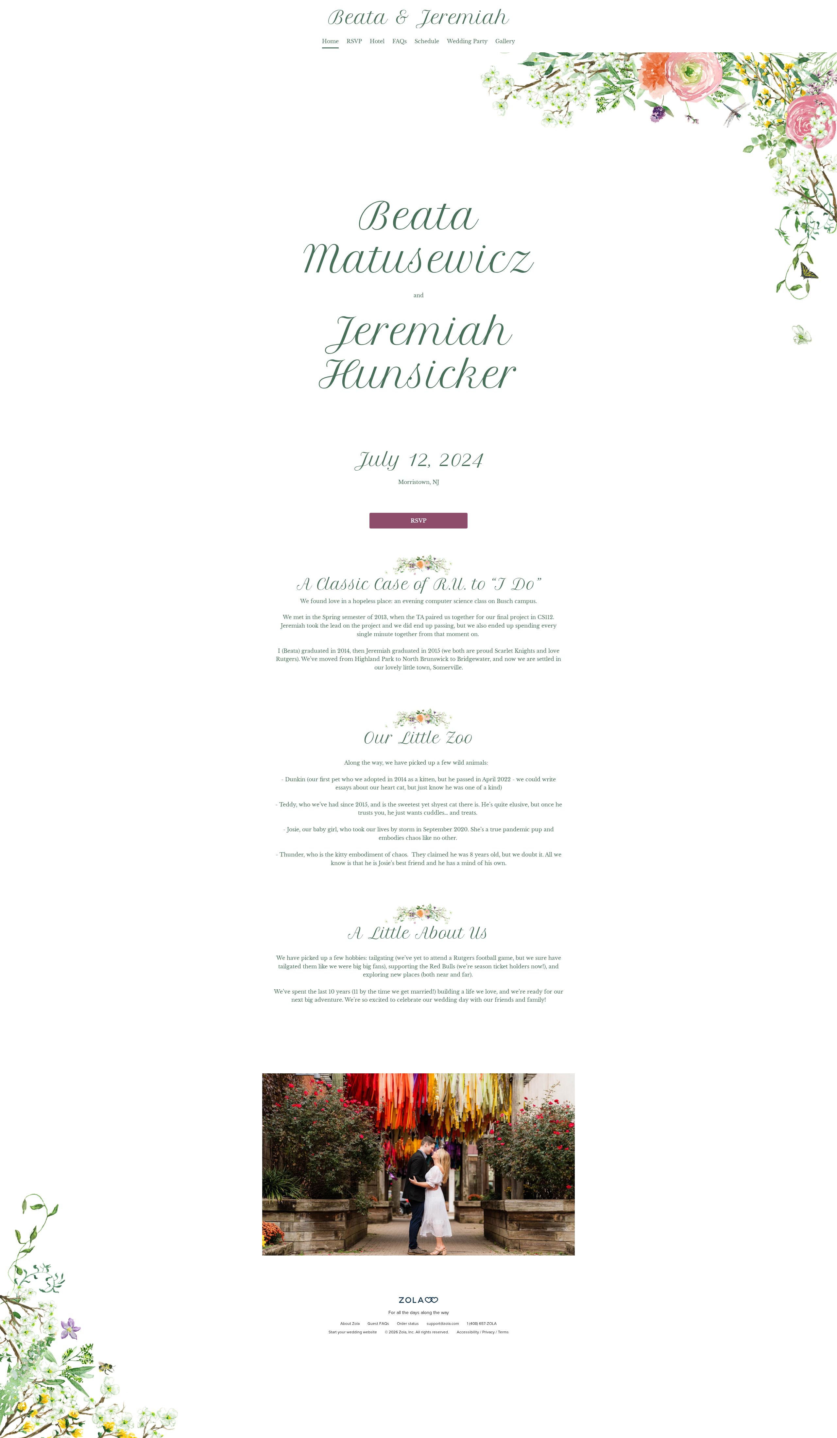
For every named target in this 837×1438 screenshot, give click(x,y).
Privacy (488, 1332)
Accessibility (468, 1332)
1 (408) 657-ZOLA (482, 1324)
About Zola (350, 1324)
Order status (408, 1324)
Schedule (427, 41)
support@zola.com (443, 1324)
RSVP (354, 41)
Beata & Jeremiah (418, 17)
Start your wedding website (353, 1332)
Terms (503, 1332)
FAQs (399, 41)
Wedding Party (467, 41)
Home (330, 41)
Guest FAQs (378, 1324)
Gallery (505, 41)
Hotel (377, 41)
